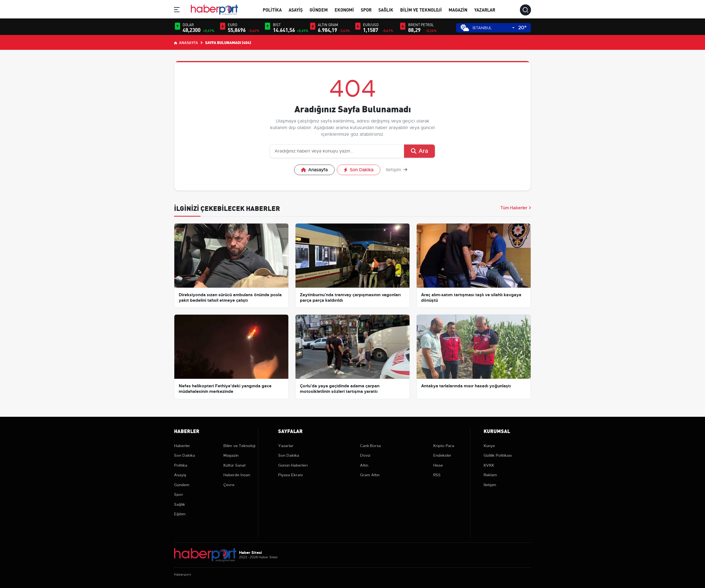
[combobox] (493, 28)
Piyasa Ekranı (290, 474)
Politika (272, 9)
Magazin (458, 9)
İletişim (394, 170)
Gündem (319, 9)
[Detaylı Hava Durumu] (464, 27)
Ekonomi (344, 9)
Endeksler (442, 455)
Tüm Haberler (513, 207)
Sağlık (385, 9)
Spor (366, 9)
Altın (364, 465)
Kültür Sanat (234, 465)
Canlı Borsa (370, 445)
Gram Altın (369, 474)
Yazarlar (484, 9)
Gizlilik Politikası (498, 455)
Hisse (438, 465)
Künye (489, 445)
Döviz (365, 455)
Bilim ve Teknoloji (421, 9)
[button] (177, 10)
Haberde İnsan (236, 474)
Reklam (490, 474)
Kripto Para (443, 445)
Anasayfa (188, 42)
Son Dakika (361, 170)
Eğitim (180, 513)
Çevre (228, 484)
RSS (437, 474)
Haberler (182, 445)
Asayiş (296, 9)
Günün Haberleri (293, 465)
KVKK (489, 465)
